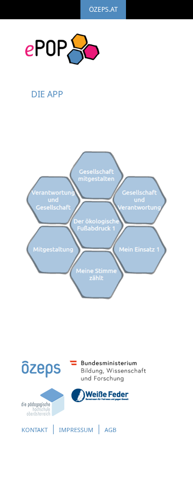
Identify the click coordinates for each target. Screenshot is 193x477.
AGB (110, 430)
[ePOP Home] (61, 43)
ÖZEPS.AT (103, 9)
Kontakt (34, 430)
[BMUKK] (108, 379)
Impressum (76, 430)
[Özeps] (41, 375)
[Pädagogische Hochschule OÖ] (42, 413)
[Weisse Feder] (100, 399)
